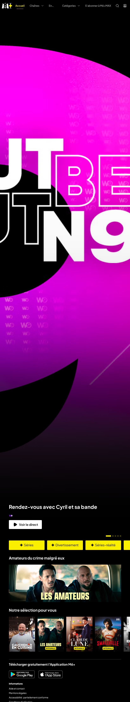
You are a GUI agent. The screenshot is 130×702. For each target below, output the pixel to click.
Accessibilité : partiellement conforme (28, 697)
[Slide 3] (115, 536)
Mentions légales (17, 693)
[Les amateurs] (51, 634)
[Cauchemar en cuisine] (22, 634)
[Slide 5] (120, 536)
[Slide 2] (113, 536)
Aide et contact (17, 688)
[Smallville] (108, 634)
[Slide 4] (118, 536)
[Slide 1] (108, 536)
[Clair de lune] (79, 634)
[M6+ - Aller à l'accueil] (7, 5)
